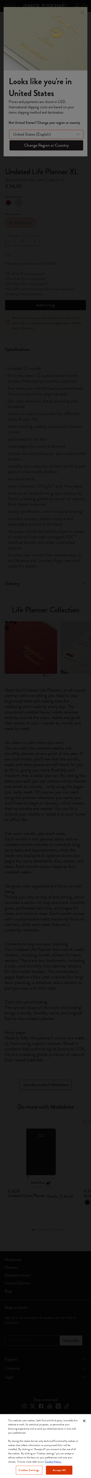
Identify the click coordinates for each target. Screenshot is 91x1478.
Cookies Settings (29, 1470)
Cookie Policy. (53, 1462)
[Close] (84, 1421)
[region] (45, 1446)
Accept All (59, 1470)
